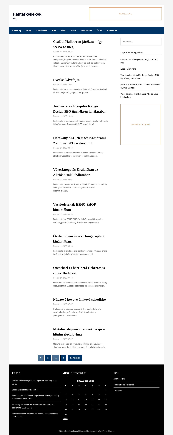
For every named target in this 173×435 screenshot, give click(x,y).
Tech (63, 30)
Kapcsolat (112, 30)
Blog (28, 30)
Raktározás (41, 30)
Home (116, 372)
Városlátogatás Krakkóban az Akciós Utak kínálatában (35, 413)
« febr (65, 418)
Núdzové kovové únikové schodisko (79, 299)
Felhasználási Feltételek (124, 384)
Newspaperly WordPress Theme (100, 431)
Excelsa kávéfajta (66, 80)
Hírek (73, 30)
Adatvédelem (119, 378)
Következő (75, 357)
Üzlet (99, 30)
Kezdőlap (16, 30)
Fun (54, 30)
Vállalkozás (86, 30)
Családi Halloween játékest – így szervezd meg (32, 380)
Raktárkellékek (27, 14)
